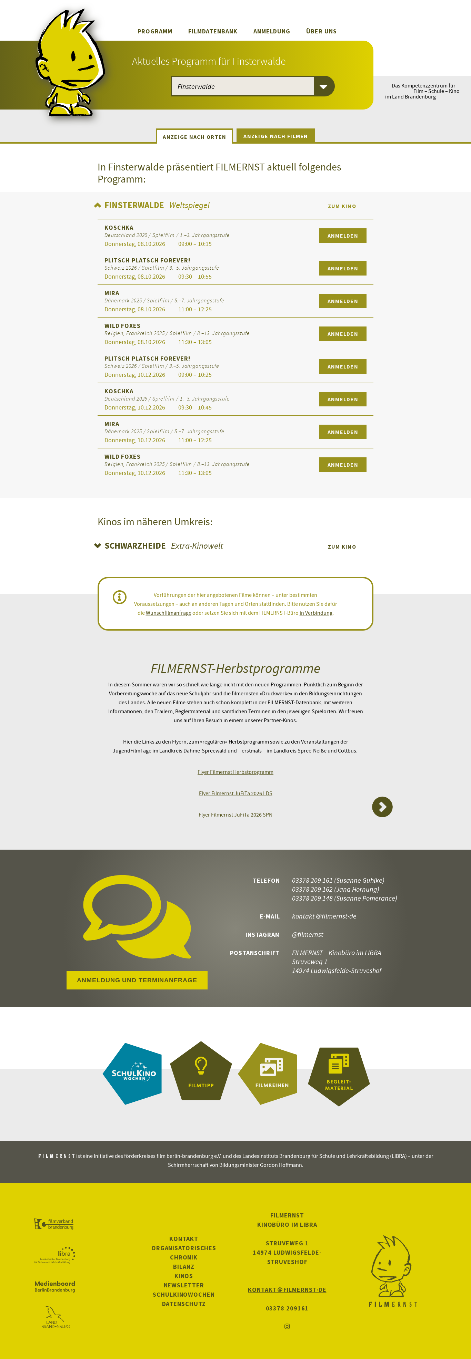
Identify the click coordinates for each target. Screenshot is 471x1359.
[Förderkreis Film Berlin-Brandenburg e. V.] (55, 1224)
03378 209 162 (312, 889)
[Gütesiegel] (201, 1074)
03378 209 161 (312, 880)
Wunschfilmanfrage (168, 612)
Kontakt (183, 1239)
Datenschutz (184, 1304)
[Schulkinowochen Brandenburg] (132, 1074)
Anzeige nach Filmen (275, 136)
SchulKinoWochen (184, 1294)
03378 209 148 (312, 898)
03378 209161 (287, 1308)
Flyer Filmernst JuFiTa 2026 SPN (235, 814)
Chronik (184, 1257)
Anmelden (343, 235)
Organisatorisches (183, 1248)
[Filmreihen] (270, 1074)
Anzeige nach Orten (194, 136)
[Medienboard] (55, 1286)
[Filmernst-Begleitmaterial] (338, 1074)
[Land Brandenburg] (55, 1317)
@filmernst (307, 934)
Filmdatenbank (213, 31)
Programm (155, 31)
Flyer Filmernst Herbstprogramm (235, 771)
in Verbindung (316, 612)
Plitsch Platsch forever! (147, 260)
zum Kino (342, 206)
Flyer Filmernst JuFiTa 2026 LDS (235, 793)
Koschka (118, 227)
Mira (111, 293)
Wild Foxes (122, 326)
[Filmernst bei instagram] (287, 1327)
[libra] (55, 1255)
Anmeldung (271, 31)
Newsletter (184, 1285)
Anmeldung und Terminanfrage (137, 980)
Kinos (183, 1276)
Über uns (321, 31)
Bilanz (183, 1266)
